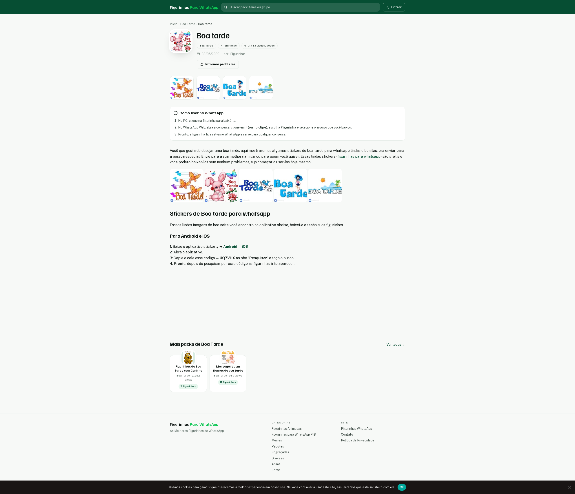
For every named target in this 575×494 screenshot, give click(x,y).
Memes (277, 440)
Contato (347, 434)
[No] (569, 487)
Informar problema (220, 64)
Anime (276, 464)
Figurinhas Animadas (287, 428)
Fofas (276, 470)
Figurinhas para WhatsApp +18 (294, 434)
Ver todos (394, 344)
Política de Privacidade (357, 440)
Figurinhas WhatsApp (356, 428)
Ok (402, 487)
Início (173, 24)
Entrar (396, 7)
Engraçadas (280, 452)
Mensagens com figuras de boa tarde (228, 368)
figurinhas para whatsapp (358, 156)
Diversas (278, 458)
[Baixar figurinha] (182, 88)
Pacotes (278, 446)
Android (230, 246)
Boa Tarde (187, 24)
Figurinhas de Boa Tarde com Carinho (188, 368)
